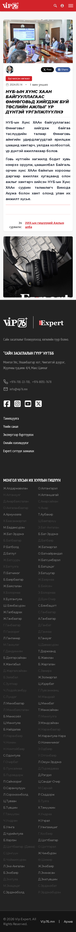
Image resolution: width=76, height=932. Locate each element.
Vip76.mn (48, 921)
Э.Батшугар (46, 573)
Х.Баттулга (10, 566)
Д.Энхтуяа (10, 879)
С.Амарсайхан (48, 501)
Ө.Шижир (45, 860)
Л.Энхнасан (46, 873)
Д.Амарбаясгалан (16, 501)
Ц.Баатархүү (47, 521)
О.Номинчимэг (48, 742)
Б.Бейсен (45, 586)
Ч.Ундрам (10, 820)
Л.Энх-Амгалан (14, 866)
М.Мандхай (46, 697)
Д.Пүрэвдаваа (48, 768)
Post (49, 69)
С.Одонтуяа (11, 755)
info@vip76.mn (19, 389)
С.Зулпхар (10, 684)
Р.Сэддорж (46, 794)
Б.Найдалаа (11, 729)
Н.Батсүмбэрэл (49, 560)
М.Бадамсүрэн (14, 527)
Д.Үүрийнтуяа (13, 834)
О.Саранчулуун (14, 788)
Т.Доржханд (47, 651)
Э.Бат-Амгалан (48, 527)
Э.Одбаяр (45, 749)
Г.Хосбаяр (45, 834)
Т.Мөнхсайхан (48, 710)
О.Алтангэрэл (48, 488)
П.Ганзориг (11, 632)
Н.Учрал (44, 820)
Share (64, 69)
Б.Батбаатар (12, 540)
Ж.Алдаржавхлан (15, 488)
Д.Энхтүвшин (47, 879)
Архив (68, 921)
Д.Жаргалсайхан (15, 671)
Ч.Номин (9, 742)
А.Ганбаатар (47, 619)
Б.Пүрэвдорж (13, 775)
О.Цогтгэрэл (47, 847)
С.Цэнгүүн (10, 853)
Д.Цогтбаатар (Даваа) (19, 847)
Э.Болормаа (46, 592)
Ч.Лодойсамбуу (15, 690)
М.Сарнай (45, 788)
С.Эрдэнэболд (13, 892)
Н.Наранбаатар (49, 729)
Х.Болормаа (11, 592)
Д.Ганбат (44, 625)
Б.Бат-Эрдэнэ (48, 534)
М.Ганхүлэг (11, 645)
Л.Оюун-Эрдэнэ (49, 762)
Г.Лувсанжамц (48, 690)
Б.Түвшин (10, 807)
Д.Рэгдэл (44, 775)
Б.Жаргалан (46, 664)
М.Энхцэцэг (11, 886)
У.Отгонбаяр (47, 755)
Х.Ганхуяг (44, 638)
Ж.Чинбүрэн (47, 853)
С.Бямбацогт (47, 605)
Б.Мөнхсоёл (12, 716)
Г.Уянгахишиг (48, 827)
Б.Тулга (43, 801)
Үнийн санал (10, 426)
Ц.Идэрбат (46, 684)
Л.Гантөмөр (11, 638)
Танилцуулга (11, 418)
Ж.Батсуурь (11, 560)
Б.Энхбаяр (10, 873)
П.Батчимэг (11, 573)
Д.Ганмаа (44, 632)
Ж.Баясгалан (12, 586)
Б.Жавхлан (46, 658)
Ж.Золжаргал (47, 677)
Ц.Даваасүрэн (48, 645)
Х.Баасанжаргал (14, 521)
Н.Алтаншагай (48, 495)
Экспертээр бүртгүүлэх (18, 434)
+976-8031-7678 (41, 382)
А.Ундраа (45, 814)
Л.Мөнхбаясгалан (16, 710)
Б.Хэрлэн (9, 840)
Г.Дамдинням (13, 651)
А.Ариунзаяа (12, 514)
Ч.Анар (43, 508)
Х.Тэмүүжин (46, 807)
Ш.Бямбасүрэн (14, 605)
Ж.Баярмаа (46, 579)
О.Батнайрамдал (50, 553)
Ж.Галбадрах (12, 612)
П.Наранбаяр (13, 736)
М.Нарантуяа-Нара (52, 736)
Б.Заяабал (10, 677)
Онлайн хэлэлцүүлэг (16, 442)
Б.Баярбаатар (13, 579)
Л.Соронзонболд (15, 794)
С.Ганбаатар (47, 612)
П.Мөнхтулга (47, 716)
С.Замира (44, 671)
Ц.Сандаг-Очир (49, 781)
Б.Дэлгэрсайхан (14, 658)
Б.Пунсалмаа (12, 768)
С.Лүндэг (10, 697)
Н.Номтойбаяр (14, 749)
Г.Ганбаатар (12, 625)
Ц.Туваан (9, 801)
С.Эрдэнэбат (47, 886)
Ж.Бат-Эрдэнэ (13, 534)
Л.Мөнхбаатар (13, 703)
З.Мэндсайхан (48, 723)
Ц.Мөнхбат (46, 703)
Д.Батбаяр (46, 540)
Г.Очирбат (10, 762)
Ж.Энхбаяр (46, 866)
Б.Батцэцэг (46, 566)
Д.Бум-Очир (47, 599)
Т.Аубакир (45, 514)
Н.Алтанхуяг (12, 495)
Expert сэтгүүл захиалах (18, 450)
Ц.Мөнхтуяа (11, 723)
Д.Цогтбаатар (48, 840)
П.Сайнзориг (12, 781)
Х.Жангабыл (11, 664)
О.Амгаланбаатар (15, 508)
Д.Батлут (9, 553)
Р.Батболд (11, 547)
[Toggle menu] (70, 5)
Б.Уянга (8, 827)
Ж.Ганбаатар (12, 619)
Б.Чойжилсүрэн (14, 860)
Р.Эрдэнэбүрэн (49, 892)
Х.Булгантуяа (12, 599)
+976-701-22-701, (20, 382)
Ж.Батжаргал (47, 547)
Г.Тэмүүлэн (11, 814)
